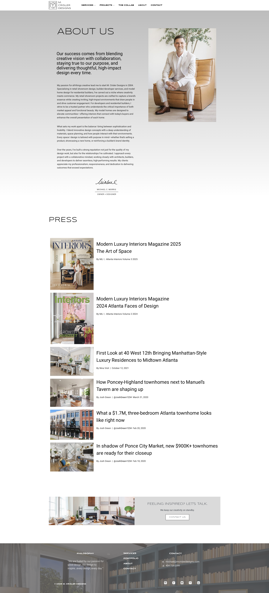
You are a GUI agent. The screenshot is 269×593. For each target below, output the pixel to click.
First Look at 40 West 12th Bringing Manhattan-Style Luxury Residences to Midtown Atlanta (151, 357)
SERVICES (129, 553)
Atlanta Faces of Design (133, 306)
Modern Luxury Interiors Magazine (132, 298)
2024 (101, 306)
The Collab (126, 5)
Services (87, 5)
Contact (156, 5)
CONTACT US (177, 517)
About (142, 5)
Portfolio (130, 558)
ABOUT (128, 564)
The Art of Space (114, 251)
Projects (106, 5)
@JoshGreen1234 (123, 397)
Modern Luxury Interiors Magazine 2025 (138, 244)
